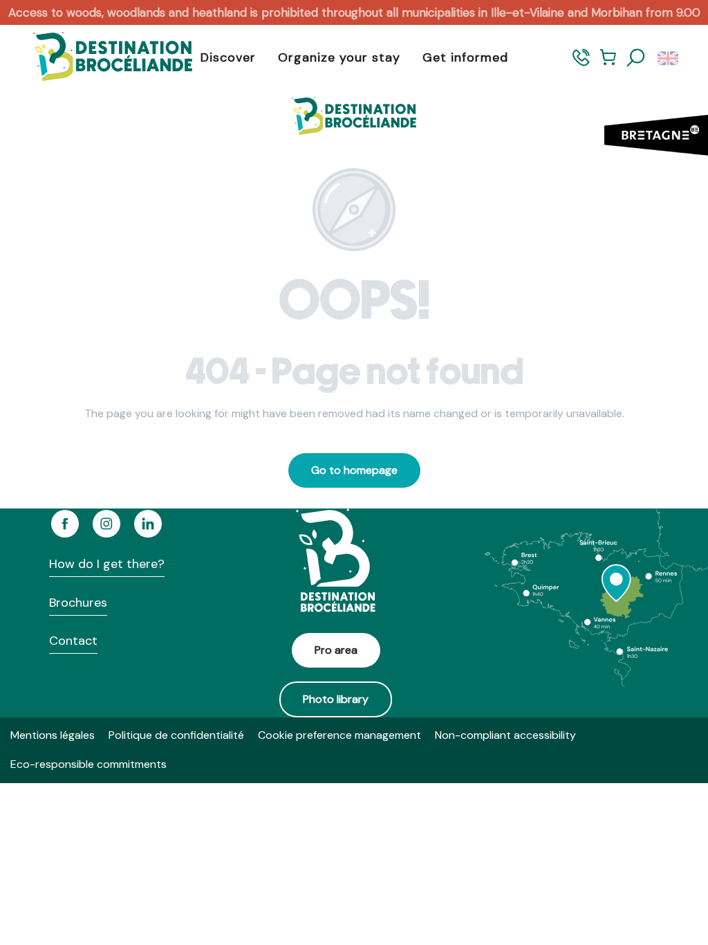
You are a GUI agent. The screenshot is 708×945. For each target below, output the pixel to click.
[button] (636, 58)
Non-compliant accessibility (505, 735)
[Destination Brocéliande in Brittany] (102, 58)
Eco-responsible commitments (88, 764)
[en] (669, 58)
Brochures (78, 602)
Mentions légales (52, 735)
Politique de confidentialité (176, 735)
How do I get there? (107, 564)
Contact (73, 640)
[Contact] (581, 64)
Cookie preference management (339, 735)
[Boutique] (608, 64)
